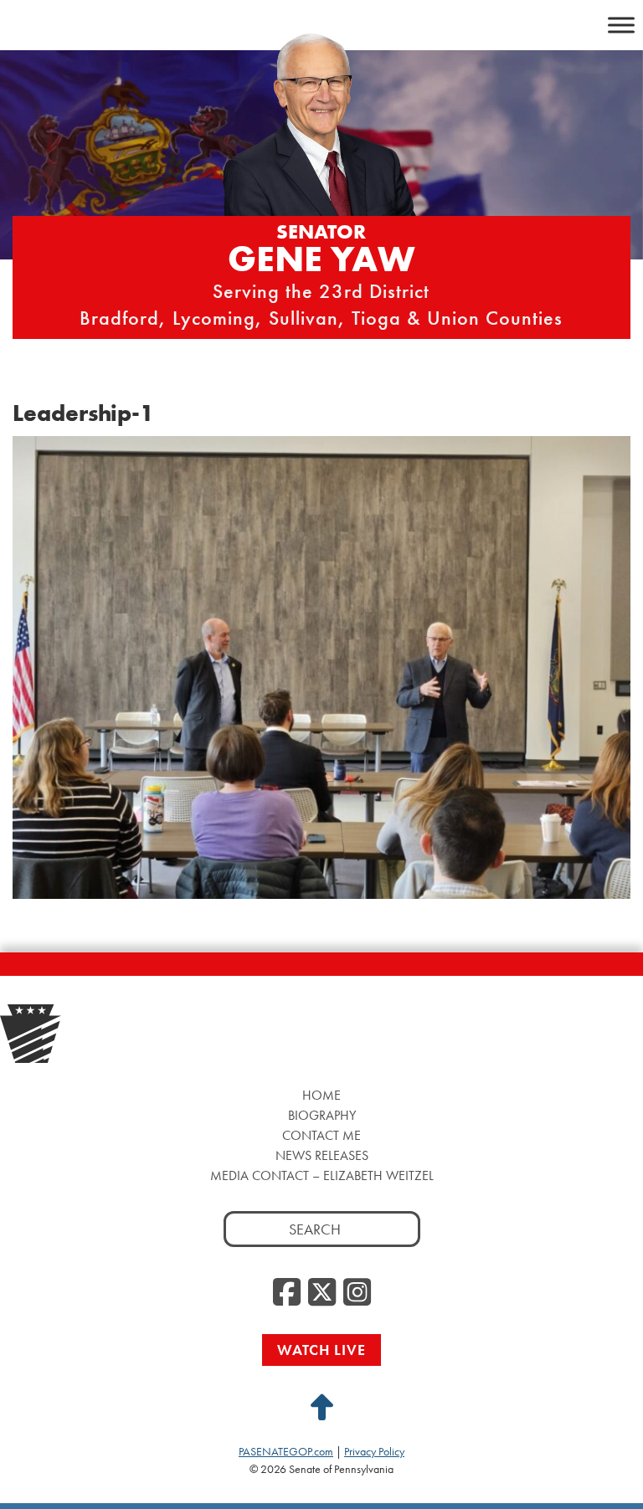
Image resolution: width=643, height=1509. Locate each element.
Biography (322, 1115)
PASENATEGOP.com (286, 1451)
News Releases (321, 1155)
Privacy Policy (374, 1451)
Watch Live (321, 1349)
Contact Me (321, 1135)
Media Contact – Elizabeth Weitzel (322, 1175)
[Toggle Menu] (621, 25)
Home (321, 1095)
